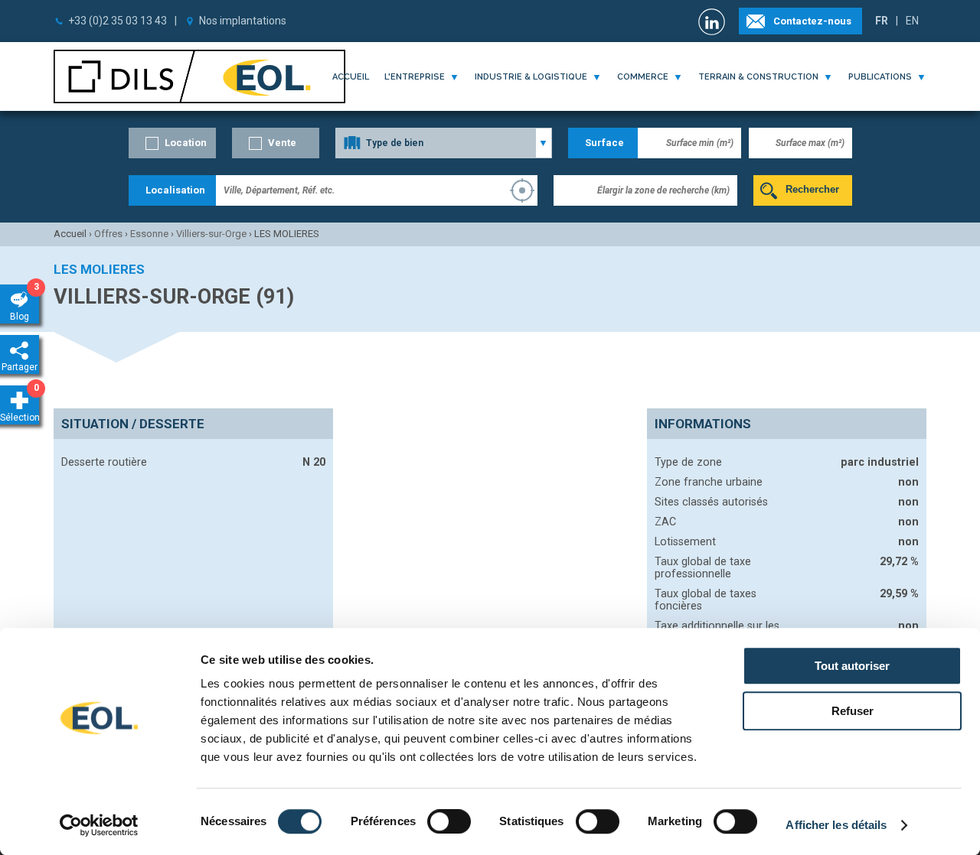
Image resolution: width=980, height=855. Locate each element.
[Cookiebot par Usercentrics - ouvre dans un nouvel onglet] (99, 825)
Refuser (852, 710)
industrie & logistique (531, 77)
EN (912, 21)
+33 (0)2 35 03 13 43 (117, 21)
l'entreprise (414, 77)
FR (881, 21)
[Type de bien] (443, 143)
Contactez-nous (812, 21)
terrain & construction (758, 77)
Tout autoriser (852, 665)
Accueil (350, 77)
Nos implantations (242, 21)
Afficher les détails (836, 824)
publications (880, 77)
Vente (282, 142)
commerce (642, 77)
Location (186, 142)
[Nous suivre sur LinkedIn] (713, 21)
